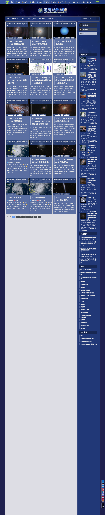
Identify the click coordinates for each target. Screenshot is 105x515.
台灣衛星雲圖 (84, 298)
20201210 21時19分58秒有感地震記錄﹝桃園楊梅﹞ (64, 80)
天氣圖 (82, 301)
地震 (38, 74)
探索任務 (84, 142)
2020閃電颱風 (14, 197)
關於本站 (82, 328)
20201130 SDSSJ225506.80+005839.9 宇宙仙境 (41, 121)
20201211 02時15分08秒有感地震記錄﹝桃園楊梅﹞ (41, 80)
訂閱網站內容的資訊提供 (87, 338)
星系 (15, 37)
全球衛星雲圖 (84, 284)
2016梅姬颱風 (91, 112)
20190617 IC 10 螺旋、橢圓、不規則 (92, 180)
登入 (81, 335)
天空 (86, 90)
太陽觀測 (82, 304)
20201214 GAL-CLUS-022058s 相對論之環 (17, 80)
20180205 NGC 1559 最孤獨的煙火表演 (92, 161)
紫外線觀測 (83, 322)
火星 (88, 142)
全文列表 (82, 281)
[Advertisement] (88, 44)
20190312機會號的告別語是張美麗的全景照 (91, 128)
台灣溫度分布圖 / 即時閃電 (87, 295)
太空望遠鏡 (19, 37)
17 (35, 217)
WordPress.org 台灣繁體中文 (88, 344)
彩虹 (83, 90)
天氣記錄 (10, 155)
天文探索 (10, 37)
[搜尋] (97, 18)
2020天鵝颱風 (38, 197)
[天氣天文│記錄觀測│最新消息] (52, 12)
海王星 (72, 37)
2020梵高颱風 (14, 159)
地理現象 (34, 74)
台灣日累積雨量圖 (85, 290)
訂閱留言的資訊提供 (86, 341)
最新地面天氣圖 (84, 309)
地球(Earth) (90, 197)
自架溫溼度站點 (84, 325)
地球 (95, 211)
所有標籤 (82, 307)
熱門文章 (82, 319)
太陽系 (62, 37)
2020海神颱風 (91, 58)
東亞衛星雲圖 (84, 312)
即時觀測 (82, 287)
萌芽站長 (19, 23)
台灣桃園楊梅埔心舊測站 (87, 292)
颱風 (15, 155)
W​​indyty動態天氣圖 (85, 269)
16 (31, 217)
